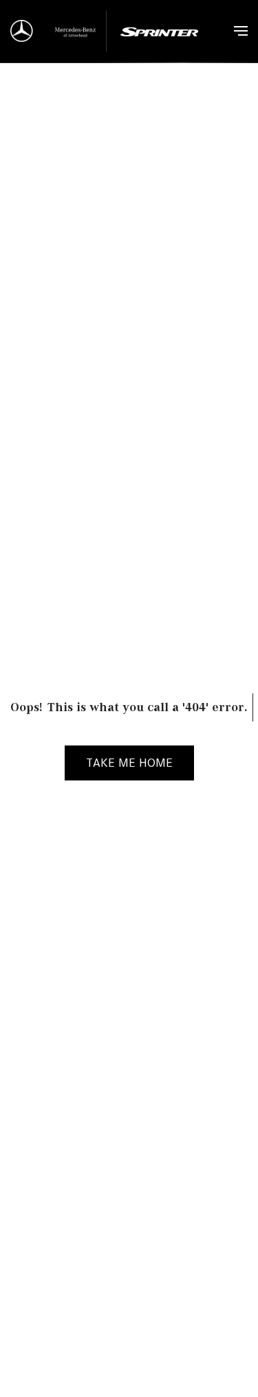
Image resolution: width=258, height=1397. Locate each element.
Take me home (129, 762)
